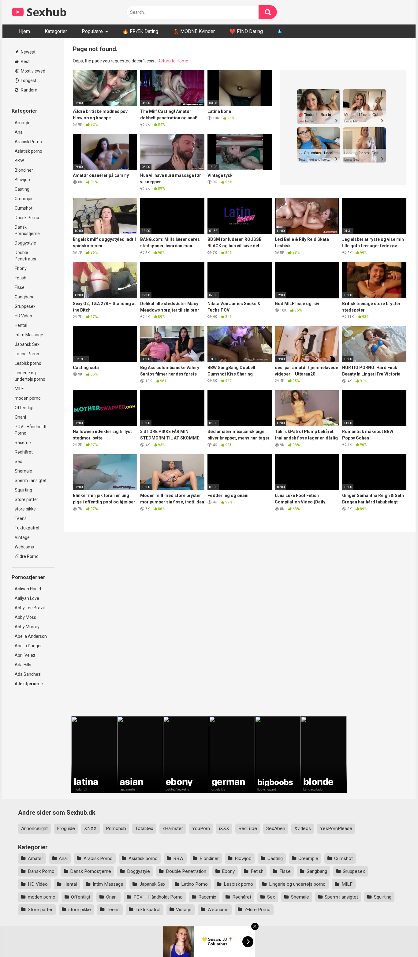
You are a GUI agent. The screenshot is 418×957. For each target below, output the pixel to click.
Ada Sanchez (28, 674)
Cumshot (23, 208)
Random (28, 90)
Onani (20, 417)
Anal (19, 132)
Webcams (24, 546)
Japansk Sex (27, 344)
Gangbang (25, 296)
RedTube (247, 828)
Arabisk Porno (28, 141)
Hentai (21, 325)
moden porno (28, 398)
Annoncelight (34, 828)
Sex (18, 461)
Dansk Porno (27, 217)
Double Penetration (26, 255)
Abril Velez (25, 655)
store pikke (25, 509)
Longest (28, 80)
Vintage (22, 537)
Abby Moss (25, 617)
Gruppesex (25, 306)
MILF (19, 388)
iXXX (224, 828)
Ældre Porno (27, 556)
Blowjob (22, 179)
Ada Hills (23, 664)
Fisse (19, 287)
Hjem (24, 31)
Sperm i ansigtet (31, 480)
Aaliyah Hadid (28, 588)
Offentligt (24, 407)
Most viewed (32, 71)
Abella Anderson (31, 636)
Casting (22, 189)
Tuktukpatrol (27, 527)
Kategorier (56, 31)
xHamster (172, 828)
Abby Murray (27, 626)
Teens (21, 518)
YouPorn (201, 828)
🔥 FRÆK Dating (140, 31)
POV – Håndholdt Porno (158, 897)
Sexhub (45, 12)
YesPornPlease (336, 828)
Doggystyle (25, 243)
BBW (19, 160)
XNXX (90, 828)
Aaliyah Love (27, 598)
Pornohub (116, 828)
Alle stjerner (27, 683)
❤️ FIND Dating (246, 31)
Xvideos (302, 828)
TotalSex (144, 828)
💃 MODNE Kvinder (194, 31)
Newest (27, 52)
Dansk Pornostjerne (27, 230)
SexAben (275, 828)
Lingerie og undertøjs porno (30, 376)
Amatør (22, 122)
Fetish (20, 277)
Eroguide (66, 828)
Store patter (26, 499)
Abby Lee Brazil (30, 607)
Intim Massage (29, 334)
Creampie (24, 198)
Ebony (21, 268)
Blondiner (24, 170)
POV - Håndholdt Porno (31, 430)
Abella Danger (28, 645)
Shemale (23, 471)
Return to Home (173, 60)
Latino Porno (27, 353)
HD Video (23, 315)
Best (25, 61)
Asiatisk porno (28, 151)
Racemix (23, 442)
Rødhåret (24, 452)
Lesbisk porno (28, 363)
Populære (92, 31)
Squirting (23, 490)
